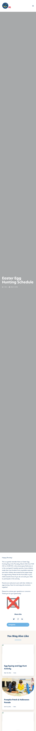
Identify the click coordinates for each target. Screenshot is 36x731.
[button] (33, 6)
